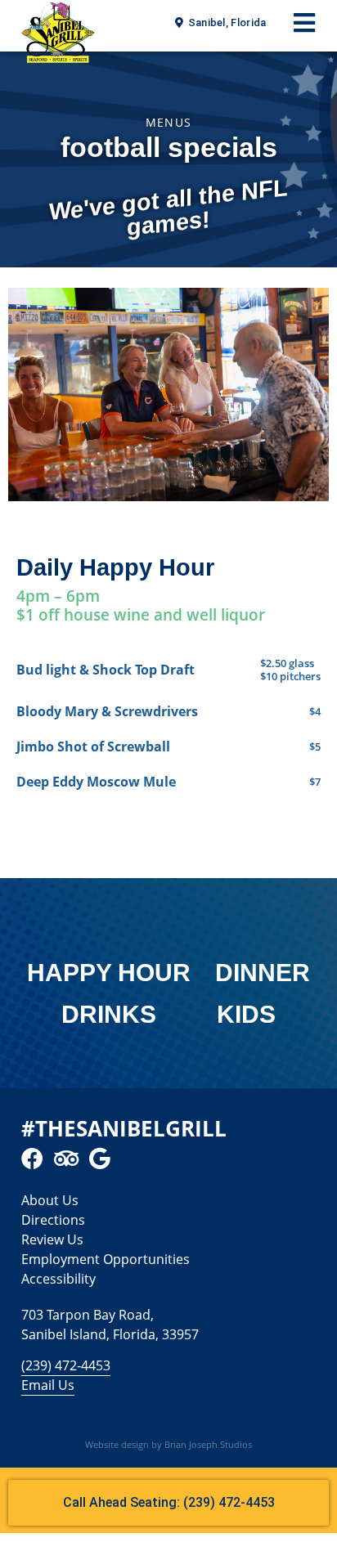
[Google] (99, 1158)
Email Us (47, 1385)
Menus (169, 122)
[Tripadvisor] (66, 1158)
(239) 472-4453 (65, 1365)
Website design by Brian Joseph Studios (168, 1444)
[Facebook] (32, 1158)
